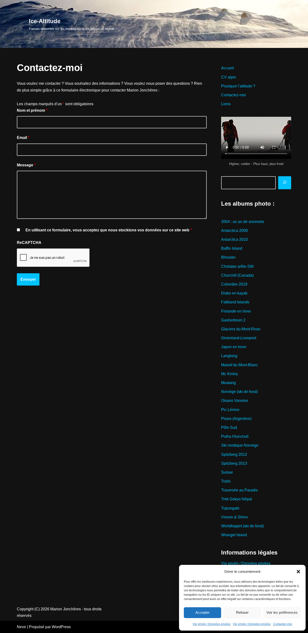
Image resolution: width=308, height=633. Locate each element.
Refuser (242, 612)
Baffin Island (231, 248)
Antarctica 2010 (234, 239)
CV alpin (228, 77)
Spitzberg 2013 (234, 463)
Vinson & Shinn (234, 517)
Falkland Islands (235, 302)
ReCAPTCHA (29, 243)
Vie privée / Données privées (212, 624)
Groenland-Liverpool (238, 338)
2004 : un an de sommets (242, 222)
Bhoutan (228, 257)
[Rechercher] (284, 182)
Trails (226, 481)
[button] (298, 571)
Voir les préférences (282, 612)
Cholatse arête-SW (237, 266)
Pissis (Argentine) (236, 419)
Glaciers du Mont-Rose (240, 329)
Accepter (202, 612)
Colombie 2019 (234, 284)
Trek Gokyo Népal (236, 499)
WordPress (61, 627)
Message (26, 165)
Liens (226, 104)
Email (23, 138)
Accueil (227, 68)
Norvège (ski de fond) (239, 392)
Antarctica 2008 (234, 230)
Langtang (229, 356)
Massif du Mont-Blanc (239, 365)
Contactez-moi (282, 624)
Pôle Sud (229, 427)
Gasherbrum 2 (233, 320)
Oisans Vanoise (234, 400)
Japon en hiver (233, 347)
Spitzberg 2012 (234, 454)
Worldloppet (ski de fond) (242, 526)
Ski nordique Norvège (239, 445)
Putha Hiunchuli (235, 436)
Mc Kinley (229, 374)
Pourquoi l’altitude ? (238, 86)
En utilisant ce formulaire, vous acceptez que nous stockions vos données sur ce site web (109, 230)
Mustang (228, 383)
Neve (21, 627)
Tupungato (230, 508)
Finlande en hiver (236, 311)
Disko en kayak (234, 293)
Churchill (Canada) (237, 275)
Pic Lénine (230, 410)
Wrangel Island (234, 535)
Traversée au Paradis (239, 490)
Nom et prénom (32, 110)
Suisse (227, 472)
